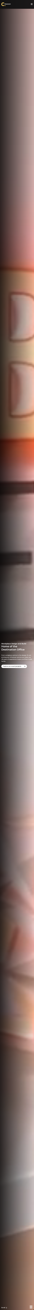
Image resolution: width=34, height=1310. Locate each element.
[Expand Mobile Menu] (32, 4)
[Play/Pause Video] (31, 1307)
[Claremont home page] (7, 4)
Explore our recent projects (12, 666)
